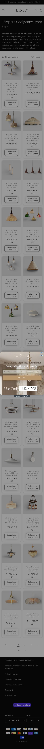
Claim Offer (22, 378)
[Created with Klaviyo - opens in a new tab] (22, 396)
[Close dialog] (41, 354)
